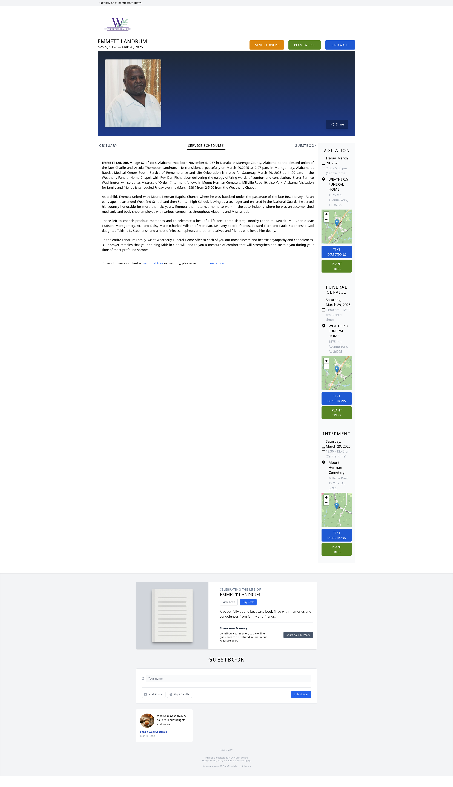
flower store (215, 263)
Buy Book (248, 602)
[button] (337, 223)
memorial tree (152, 263)
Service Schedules (206, 145)
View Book (229, 602)
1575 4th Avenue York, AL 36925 (338, 200)
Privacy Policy (216, 760)
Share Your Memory (298, 635)
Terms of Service (236, 760)
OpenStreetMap (230, 766)
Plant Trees (337, 266)
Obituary (108, 145)
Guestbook (306, 145)
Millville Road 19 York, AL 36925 (339, 483)
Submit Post (301, 694)
